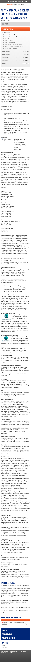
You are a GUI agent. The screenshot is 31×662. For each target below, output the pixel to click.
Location (5, 630)
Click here (4, 607)
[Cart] (26, 2)
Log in (21, 1)
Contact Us (12, 652)
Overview (5, 24)
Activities (4, 647)
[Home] (15, 4)
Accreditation (7, 634)
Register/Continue (8, 638)
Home (3, 645)
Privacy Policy (22, 651)
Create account (13, 1)
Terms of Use (4, 652)
